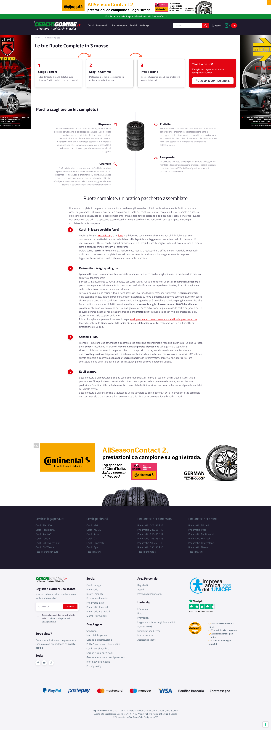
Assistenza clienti (146, 640)
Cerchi (91, 25)
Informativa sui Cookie (98, 661)
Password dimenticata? (149, 594)
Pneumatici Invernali (97, 607)
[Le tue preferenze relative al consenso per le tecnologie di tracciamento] (265, 724)
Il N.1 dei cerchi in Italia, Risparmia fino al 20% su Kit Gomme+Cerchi (136, 16)
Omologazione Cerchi (148, 631)
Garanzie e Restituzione (99, 640)
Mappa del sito (145, 635)
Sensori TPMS (144, 626)
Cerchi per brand (97, 518)
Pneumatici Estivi (95, 603)
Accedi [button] (217, 25)
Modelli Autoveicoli (96, 616)
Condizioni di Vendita (97, 648)
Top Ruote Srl (135, 717)
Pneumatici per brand (202, 518)
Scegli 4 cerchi (47, 71)
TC (156, 717)
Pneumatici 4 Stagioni (98, 611)
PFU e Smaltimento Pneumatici (103, 644)
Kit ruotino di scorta (97, 598)
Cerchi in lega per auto (49, 518)
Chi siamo (142, 609)
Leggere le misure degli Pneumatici (156, 622)
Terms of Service (160, 713)
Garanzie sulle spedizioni (99, 653)
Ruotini (133, 25)
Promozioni (143, 618)
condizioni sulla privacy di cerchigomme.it (56, 620)
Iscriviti (70, 606)
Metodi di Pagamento (97, 635)
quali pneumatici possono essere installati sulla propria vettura (163, 319)
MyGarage (144, 25)
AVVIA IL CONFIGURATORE (214, 81)
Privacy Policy (93, 666)
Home (37, 37)
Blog (139, 613)
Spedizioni (91, 631)
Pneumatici (101, 25)
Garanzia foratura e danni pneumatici (106, 657)
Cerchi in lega (93, 585)
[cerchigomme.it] (58, 25)
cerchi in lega (105, 235)
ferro (120, 235)
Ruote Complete (119, 25)
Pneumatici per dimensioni (154, 518)
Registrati (142, 585)
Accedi (140, 589)
